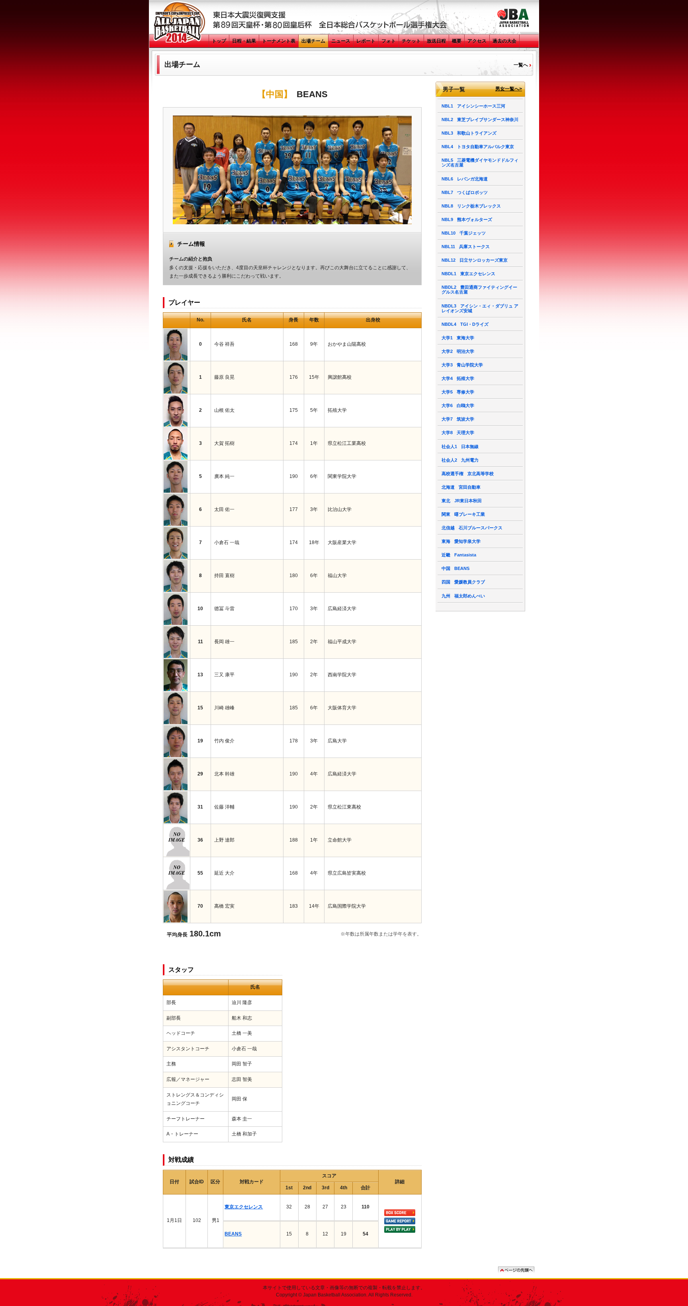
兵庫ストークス (466, 246)
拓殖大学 (458, 378)
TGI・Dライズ (465, 324)
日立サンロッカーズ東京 (475, 260)
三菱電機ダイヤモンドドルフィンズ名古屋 (480, 162)
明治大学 (458, 351)
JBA (513, 18)
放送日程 (436, 41)
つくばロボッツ (465, 192)
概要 (456, 41)
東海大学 (458, 337)
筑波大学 (458, 419)
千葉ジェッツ (464, 233)
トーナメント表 (278, 41)
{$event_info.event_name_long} (179, 22)
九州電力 (460, 460)
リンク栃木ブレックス (471, 206)
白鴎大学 (458, 405)
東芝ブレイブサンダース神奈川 (480, 119)
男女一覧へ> (508, 89)
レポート (365, 41)
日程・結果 (244, 41)
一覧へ (521, 65)
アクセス (477, 41)
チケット (411, 41)
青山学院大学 (462, 364)
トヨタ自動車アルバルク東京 (478, 146)
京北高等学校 (468, 473)
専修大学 (458, 392)
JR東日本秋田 (462, 500)
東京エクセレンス (244, 1207)
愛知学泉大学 (461, 541)
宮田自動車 (461, 487)
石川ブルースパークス (472, 527)
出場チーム (313, 41)
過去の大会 (504, 41)
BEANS (233, 1234)
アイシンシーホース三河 (473, 106)
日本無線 (460, 446)
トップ (219, 41)
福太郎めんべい (463, 595)
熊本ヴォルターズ (467, 219)
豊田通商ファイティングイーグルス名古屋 (479, 289)
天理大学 (458, 432)
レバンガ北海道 (465, 178)
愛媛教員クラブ (463, 582)
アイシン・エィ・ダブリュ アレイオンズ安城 (480, 308)
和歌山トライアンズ (469, 133)
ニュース (340, 41)
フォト (388, 41)
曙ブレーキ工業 (463, 514)
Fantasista (459, 554)
